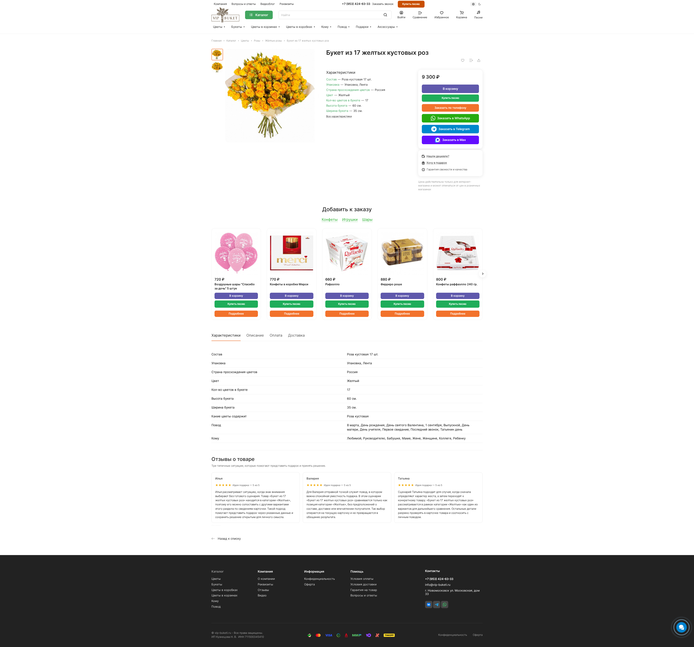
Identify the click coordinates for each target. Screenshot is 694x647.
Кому (325, 27)
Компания (265, 571)
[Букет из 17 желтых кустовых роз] (272, 95)
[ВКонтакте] (428, 604)
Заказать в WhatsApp (453, 118)
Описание (255, 335)
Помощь (356, 571)
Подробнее (236, 313)
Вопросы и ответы (363, 595)
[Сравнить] (471, 60)
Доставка (296, 335)
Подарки (362, 27)
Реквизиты (265, 584)
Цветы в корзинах (264, 27)
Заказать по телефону (450, 107)
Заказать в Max (454, 140)
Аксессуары (386, 27)
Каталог (217, 571)
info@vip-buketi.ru (437, 584)
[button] (482, 273)
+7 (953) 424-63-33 (356, 4)
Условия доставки (363, 584)
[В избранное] (462, 60)
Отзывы (263, 590)
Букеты (236, 27)
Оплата (276, 335)
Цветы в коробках (299, 27)
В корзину (450, 89)
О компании (266, 579)
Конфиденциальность (319, 579)
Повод (342, 27)
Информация (314, 571)
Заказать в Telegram (454, 129)
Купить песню (411, 3)
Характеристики (226, 335)
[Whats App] (444, 604)
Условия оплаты (361, 579)
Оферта (309, 584)
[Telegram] (436, 604)
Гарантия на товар (363, 590)
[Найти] (385, 15)
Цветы (217, 27)
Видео (262, 595)
